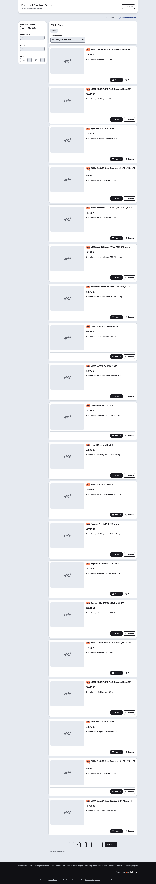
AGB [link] (30, 866)
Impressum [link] (22, 866)
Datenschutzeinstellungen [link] (73, 866)
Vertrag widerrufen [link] (41, 866)
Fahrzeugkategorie (27, 24)
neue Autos (53, 880)
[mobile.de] (132, 872)
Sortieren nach (56, 36)
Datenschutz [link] (56, 866)
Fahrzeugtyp (25, 34)
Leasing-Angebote (92, 880)
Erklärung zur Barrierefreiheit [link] (96, 866)
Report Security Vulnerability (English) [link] (123, 866)
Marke (22, 45)
